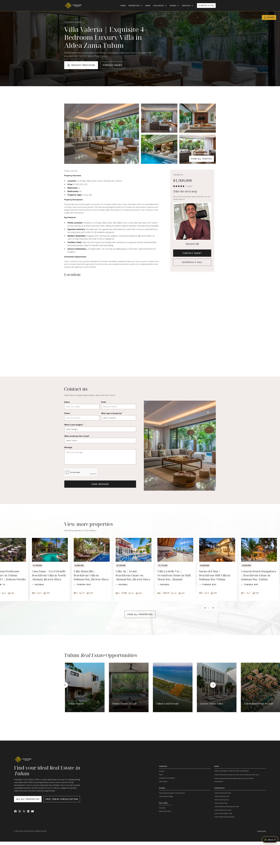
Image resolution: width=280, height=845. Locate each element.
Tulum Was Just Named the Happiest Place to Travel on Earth (233, 778)
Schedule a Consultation (167, 778)
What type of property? (111, 413)
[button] (136, 5)
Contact (161, 771)
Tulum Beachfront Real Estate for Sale (226, 806)
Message (68, 447)
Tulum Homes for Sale (221, 800)
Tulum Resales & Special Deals (224, 817)
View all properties (140, 614)
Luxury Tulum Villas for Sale (223, 813)
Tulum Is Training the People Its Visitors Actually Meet (231, 771)
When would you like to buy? (76, 436)
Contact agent (112, 65)
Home (123, 5)
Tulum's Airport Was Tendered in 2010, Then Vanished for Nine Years (236, 775)
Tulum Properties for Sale (222, 793)
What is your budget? (73, 424)
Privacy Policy (261, 831)
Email (103, 402)
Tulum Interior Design (166, 796)
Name (67, 402)
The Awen (162, 808)
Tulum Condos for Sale (221, 796)
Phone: (67, 413)
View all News (218, 781)
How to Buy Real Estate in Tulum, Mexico (172, 793)
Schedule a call (206, 5)
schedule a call (192, 262)
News (147, 5)
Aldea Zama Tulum (165, 811)
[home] (73, 5)
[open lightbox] (101, 134)
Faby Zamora (163, 781)
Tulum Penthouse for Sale (222, 810)
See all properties (27, 799)
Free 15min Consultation (61, 799)
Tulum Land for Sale (220, 803)
